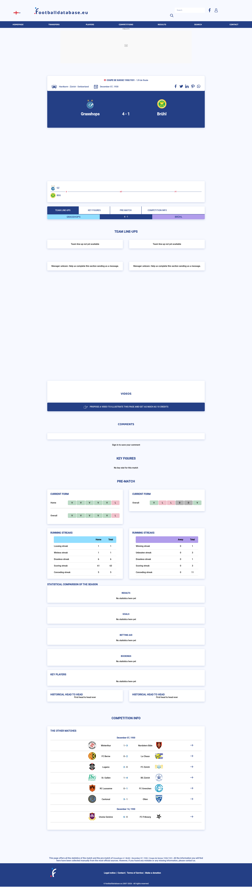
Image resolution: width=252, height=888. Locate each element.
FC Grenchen (145, 788)
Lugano (105, 767)
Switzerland (83, 86)
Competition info (157, 210)
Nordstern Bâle (145, 745)
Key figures (94, 210)
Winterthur (106, 745)
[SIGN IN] (216, 10)
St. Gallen (106, 778)
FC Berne (106, 756)
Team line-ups (62, 210)
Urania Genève (106, 817)
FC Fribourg (145, 817)
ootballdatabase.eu (63, 13)
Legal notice (110, 873)
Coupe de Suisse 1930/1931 (121, 80)
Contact (121, 873)
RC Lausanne (106, 788)
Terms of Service (135, 873)
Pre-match (126, 210)
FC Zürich (145, 767)
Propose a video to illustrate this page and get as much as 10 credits (129, 406)
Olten (145, 799)
